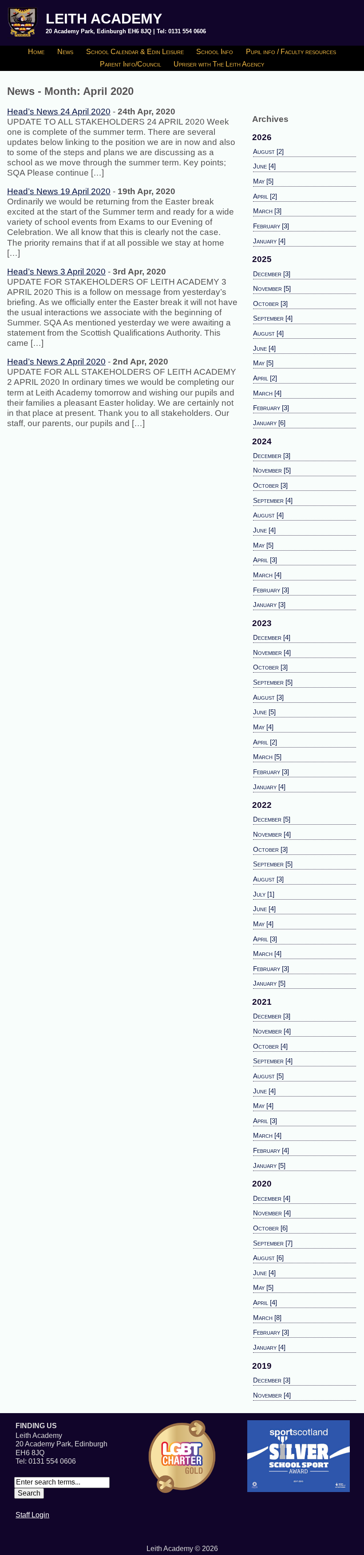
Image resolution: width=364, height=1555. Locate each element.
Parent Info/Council (130, 64)
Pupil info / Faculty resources (291, 51)
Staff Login (32, 1515)
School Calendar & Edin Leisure (135, 51)
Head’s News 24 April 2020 (59, 111)
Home (36, 51)
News (65, 51)
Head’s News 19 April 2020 (59, 191)
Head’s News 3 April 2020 (56, 271)
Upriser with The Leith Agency (219, 64)
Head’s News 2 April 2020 (56, 361)
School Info (214, 51)
